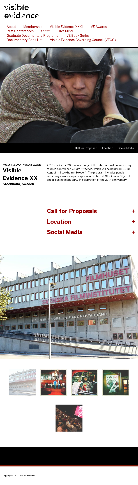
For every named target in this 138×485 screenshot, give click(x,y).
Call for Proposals (86, 148)
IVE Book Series (77, 35)
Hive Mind (65, 31)
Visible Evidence (66, 11)
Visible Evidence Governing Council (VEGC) (83, 40)
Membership (33, 27)
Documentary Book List (25, 40)
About (11, 27)
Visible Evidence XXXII (67, 27)
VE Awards (99, 27)
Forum (45, 31)
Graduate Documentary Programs (32, 35)
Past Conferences (20, 31)
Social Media (126, 148)
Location (107, 148)
